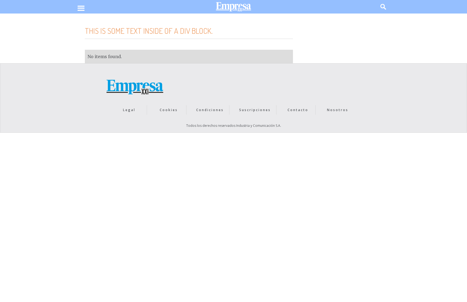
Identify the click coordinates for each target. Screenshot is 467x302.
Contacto (298, 110)
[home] (233, 8)
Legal (129, 110)
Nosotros (337, 110)
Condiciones (210, 110)
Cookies (169, 110)
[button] (80, 9)
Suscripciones (255, 110)
